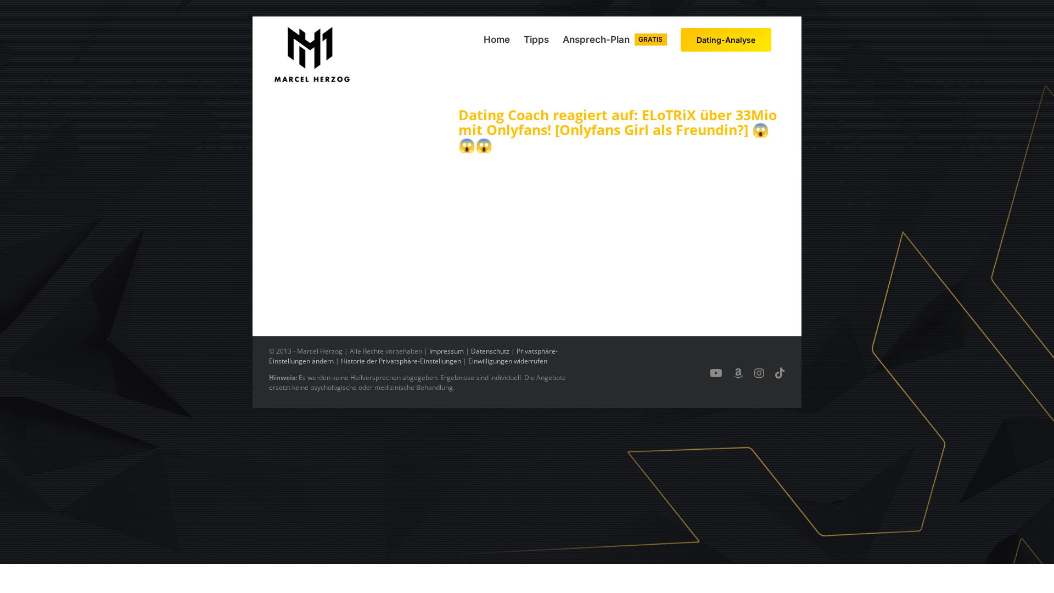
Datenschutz (490, 351)
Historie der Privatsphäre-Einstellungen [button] (401, 361)
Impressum (446, 351)
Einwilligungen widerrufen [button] (507, 361)
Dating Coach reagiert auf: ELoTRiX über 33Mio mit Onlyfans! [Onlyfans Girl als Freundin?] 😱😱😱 (617, 129)
